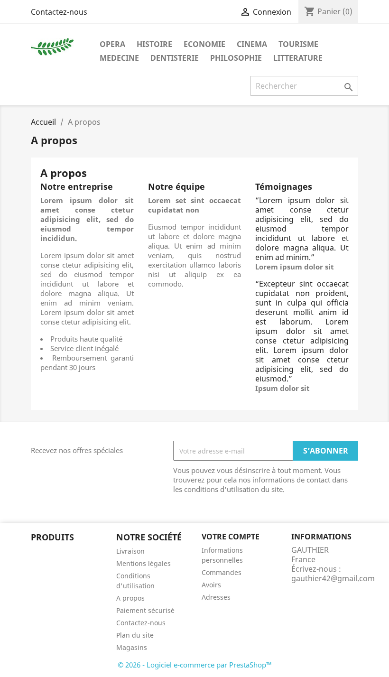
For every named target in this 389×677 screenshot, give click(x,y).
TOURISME (298, 44)
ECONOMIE (204, 44)
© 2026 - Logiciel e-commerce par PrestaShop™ (195, 664)
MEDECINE (119, 58)
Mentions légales (143, 563)
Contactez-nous (59, 12)
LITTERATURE (298, 58)
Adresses (216, 597)
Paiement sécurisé (145, 610)
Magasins (131, 647)
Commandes (221, 572)
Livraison (130, 551)
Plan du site (135, 635)
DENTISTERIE (174, 58)
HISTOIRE (154, 44)
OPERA (112, 44)
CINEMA (252, 44)
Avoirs (211, 584)
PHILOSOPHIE (236, 58)
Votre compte (230, 536)
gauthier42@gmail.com (333, 578)
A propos (130, 598)
